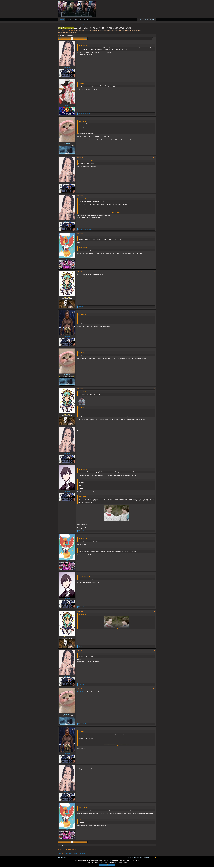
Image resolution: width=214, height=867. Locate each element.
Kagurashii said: (82, 549)
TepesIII (66, 105)
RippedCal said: (82, 45)
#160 (154, 804)
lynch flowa (114, 30)
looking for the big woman (104, 30)
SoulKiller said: (82, 614)
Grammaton (62, 30)
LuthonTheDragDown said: (85, 161)
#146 (154, 233)
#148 (154, 311)
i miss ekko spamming (92, 30)
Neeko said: (81, 121)
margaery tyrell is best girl (124, 30)
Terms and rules (138, 857)
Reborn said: (81, 199)
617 (81, 38)
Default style (62, 857)
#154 (154, 573)
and (84, 113)
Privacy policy (146, 857)
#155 (154, 611)
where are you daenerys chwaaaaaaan (67, 32)
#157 (154, 688)
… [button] (65, 38)
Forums (61, 19)
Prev (60, 38)
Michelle (67, 67)
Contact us (130, 857)
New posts (60, 22)
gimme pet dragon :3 (80, 30)
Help (152, 857)
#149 (154, 349)
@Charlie (80, 691)
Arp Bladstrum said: (83, 576)
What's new (78, 19)
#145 (154, 195)
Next (85, 38)
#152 (154, 466)
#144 (154, 157)
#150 (154, 388)
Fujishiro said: (81, 807)
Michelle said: (81, 83)
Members (87, 19)
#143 (154, 118)
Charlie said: (81, 314)
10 (75, 38)
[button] (72, 19)
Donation (68, 19)
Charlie (67, 259)
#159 (154, 766)
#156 (154, 650)
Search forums (67, 22)
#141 (154, 42)
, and (87, 723)
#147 (154, 271)
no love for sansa (136, 30)
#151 (154, 428)
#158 (154, 728)
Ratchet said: (81, 496)
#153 (154, 535)
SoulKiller (67, 491)
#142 (154, 80)
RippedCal (67, 336)
